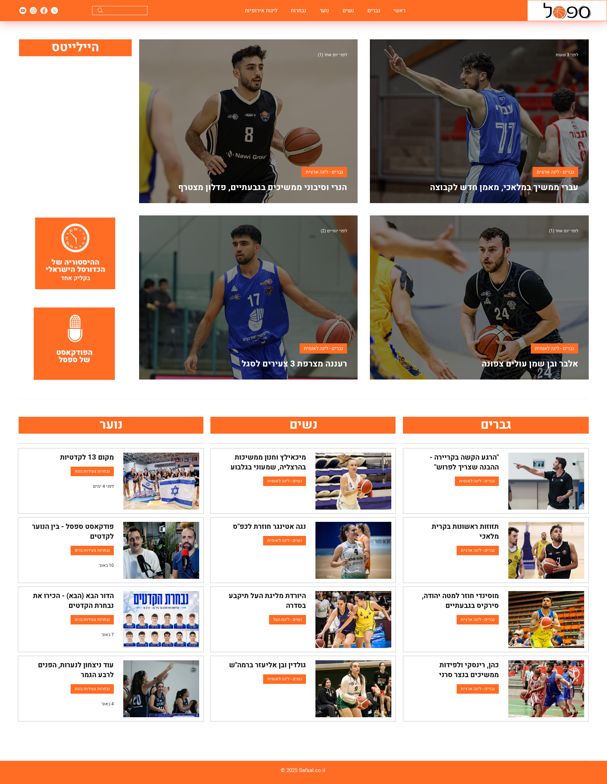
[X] (54, 10)
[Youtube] (22, 10)
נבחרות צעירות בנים (92, 550)
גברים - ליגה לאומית (554, 348)
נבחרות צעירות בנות (92, 471)
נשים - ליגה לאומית (284, 481)
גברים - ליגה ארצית (555, 172)
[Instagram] (33, 10)
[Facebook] (43, 10)
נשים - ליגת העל (287, 619)
